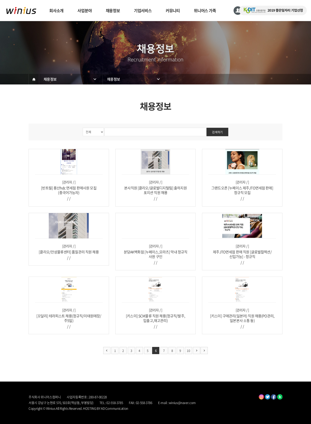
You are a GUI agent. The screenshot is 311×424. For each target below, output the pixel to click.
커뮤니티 (173, 11)
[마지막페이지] (204, 350)
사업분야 (84, 11)
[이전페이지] (106, 350)
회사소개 (56, 11)
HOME (34, 79)
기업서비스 (143, 11)
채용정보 (113, 11)
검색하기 (217, 132)
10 (188, 350)
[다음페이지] (196, 350)
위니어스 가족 (205, 11)
